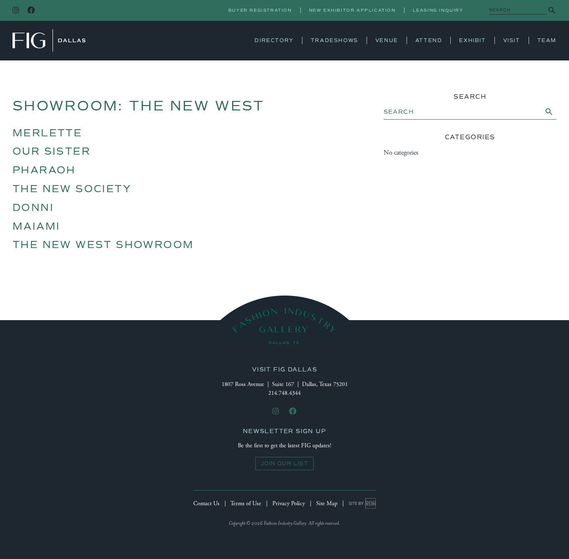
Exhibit (472, 40)
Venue (386, 40)
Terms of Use (245, 503)
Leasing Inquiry (438, 10)
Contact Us (206, 503)
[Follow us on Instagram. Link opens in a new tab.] (15, 10)
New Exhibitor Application (352, 10)
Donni (33, 207)
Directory (274, 40)
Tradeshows (334, 40)
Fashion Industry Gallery (48, 40)
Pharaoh (44, 170)
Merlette (47, 133)
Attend (428, 40)
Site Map (326, 503)
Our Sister (51, 151)
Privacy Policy (288, 503)
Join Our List (284, 463)
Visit (511, 40)
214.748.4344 (284, 393)
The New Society (71, 189)
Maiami (36, 226)
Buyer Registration (260, 10)
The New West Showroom (103, 244)
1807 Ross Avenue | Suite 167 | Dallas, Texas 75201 (285, 384)
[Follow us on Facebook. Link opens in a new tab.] (31, 10)
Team (547, 40)
